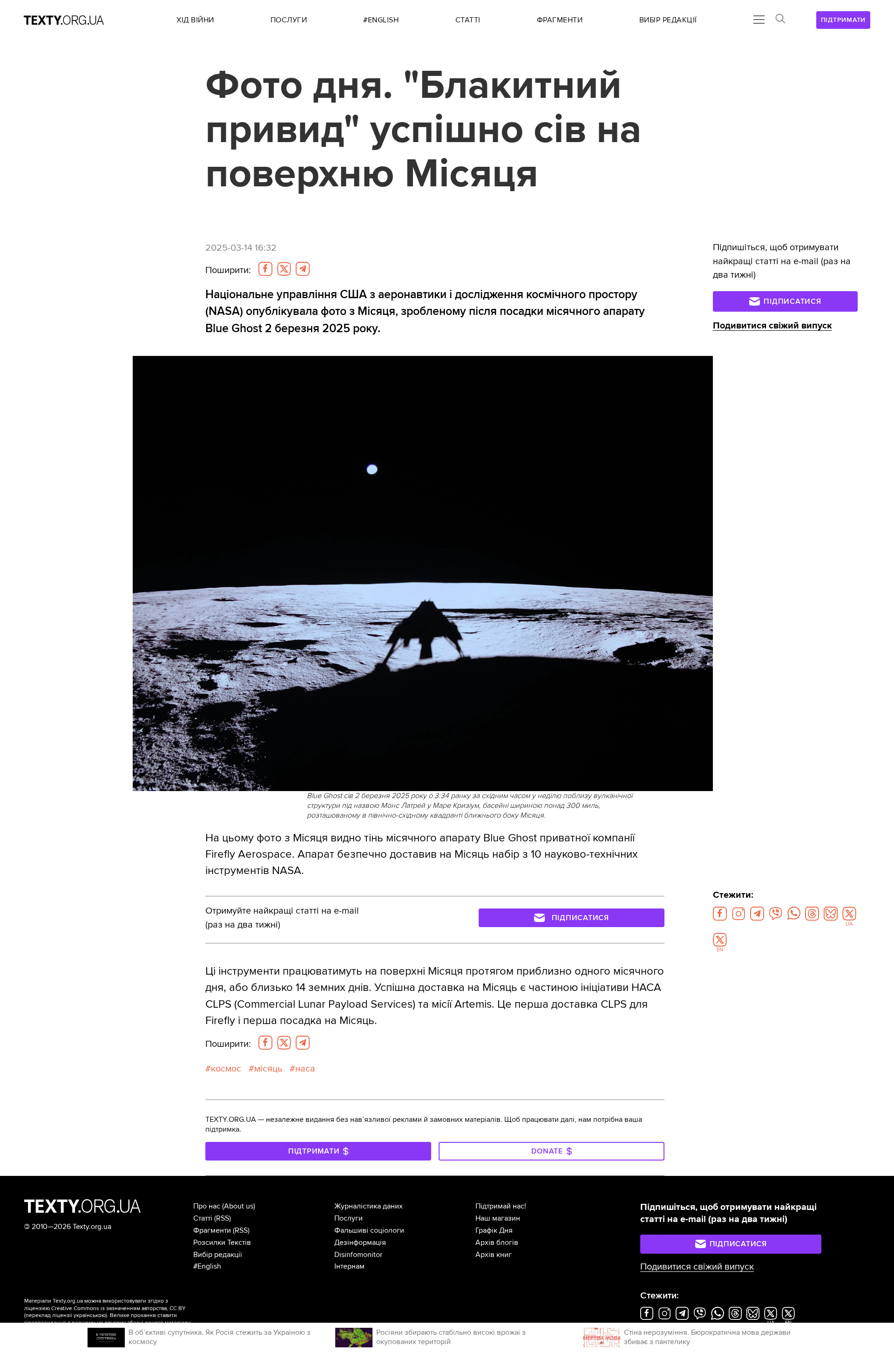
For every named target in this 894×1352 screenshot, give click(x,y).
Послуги (348, 1218)
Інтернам (349, 1266)
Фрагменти (212, 1230)
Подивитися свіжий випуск (772, 325)
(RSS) (222, 1218)
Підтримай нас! (500, 1206)
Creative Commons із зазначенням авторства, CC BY (118, 1308)
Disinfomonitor (358, 1254)
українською (90, 1315)
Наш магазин (497, 1218)
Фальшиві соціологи (369, 1230)
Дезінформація (360, 1242)
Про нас (206, 1206)
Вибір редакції (217, 1254)
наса (305, 1068)
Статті (202, 1218)
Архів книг (493, 1254)
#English (207, 1266)
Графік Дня (494, 1230)
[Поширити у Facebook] (265, 269)
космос (226, 1068)
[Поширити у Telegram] (303, 269)
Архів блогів (496, 1242)
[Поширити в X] (284, 269)
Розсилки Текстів (222, 1242)
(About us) (238, 1206)
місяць (268, 1068)
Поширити (228, 270)
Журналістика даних (368, 1206)
